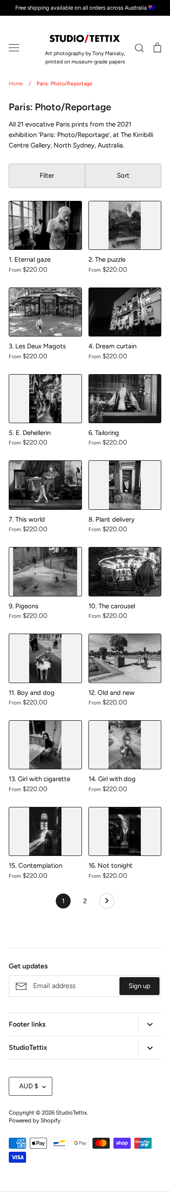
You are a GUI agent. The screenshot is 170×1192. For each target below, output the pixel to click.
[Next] (106, 903)
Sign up (139, 986)
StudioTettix (71, 1112)
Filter (47, 175)
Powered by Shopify (35, 1120)
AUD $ (28, 1086)
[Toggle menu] (14, 48)
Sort (123, 175)
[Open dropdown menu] (149, 1024)
